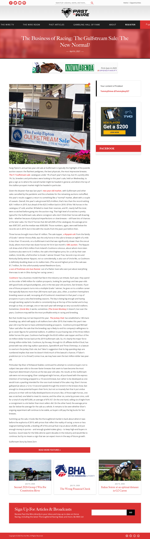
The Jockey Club (57, 318)
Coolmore (13, 278)
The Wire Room (31, 24)
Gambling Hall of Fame (86, 24)
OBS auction (71, 244)
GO (130, 512)
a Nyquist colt (69, 234)
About (112, 24)
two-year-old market (52, 190)
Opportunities (135, 3)
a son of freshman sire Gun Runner (25, 269)
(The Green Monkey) (57, 309)
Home (125, 3)
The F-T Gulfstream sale (19, 175)
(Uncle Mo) (24, 309)
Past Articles (56, 24)
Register (130, 24)
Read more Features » (50, 450)
